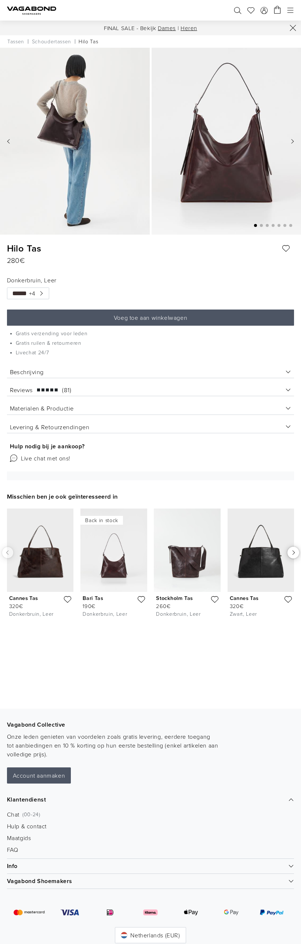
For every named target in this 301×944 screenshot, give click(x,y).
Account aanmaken (39, 775)
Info (12, 866)
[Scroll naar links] (7, 552)
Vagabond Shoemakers (39, 881)
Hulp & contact (27, 826)
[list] (150, 564)
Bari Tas (93, 598)
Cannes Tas (23, 598)
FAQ (12, 850)
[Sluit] (293, 28)
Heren (189, 28)
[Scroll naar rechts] (293, 552)
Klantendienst (26, 799)
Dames (167, 28)
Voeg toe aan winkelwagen (150, 318)
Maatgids (19, 838)
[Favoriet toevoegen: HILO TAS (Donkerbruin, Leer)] (286, 248)
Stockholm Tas (174, 598)
